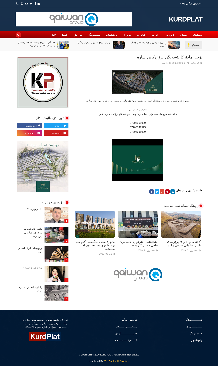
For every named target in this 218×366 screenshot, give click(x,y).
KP (54, 34)
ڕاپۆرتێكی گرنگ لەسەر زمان (30, 250)
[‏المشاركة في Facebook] (151, 191)
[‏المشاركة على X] (157, 191)
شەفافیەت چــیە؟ (32, 267)
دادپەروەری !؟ (34, 209)
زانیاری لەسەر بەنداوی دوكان (30, 289)
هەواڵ (183, 34)
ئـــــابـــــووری (194, 326)
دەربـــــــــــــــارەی (126, 333)
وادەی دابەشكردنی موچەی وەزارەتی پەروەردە (32, 232)
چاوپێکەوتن (112, 34)
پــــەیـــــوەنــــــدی (126, 326)
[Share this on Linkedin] (172, 191)
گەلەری (141, 34)
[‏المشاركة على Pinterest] (167, 191)
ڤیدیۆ (64, 34)
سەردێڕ (195, 44)
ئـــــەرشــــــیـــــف (126, 340)
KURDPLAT (185, 19)
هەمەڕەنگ (94, 34)
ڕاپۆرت (156, 34)
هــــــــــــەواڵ (194, 320)
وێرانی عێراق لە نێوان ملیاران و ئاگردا (93, 42)
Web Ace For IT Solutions (116, 361)
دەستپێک (197, 34)
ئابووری (170, 34)
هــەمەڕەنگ (195, 333)
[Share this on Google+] (162, 191)
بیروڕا (127, 34)
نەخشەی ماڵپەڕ (128, 320)
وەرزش (78, 34)
